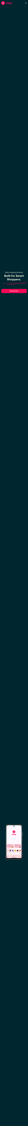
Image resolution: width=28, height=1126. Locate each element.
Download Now (14, 291)
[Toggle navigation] (26, 3)
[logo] (6, 3)
